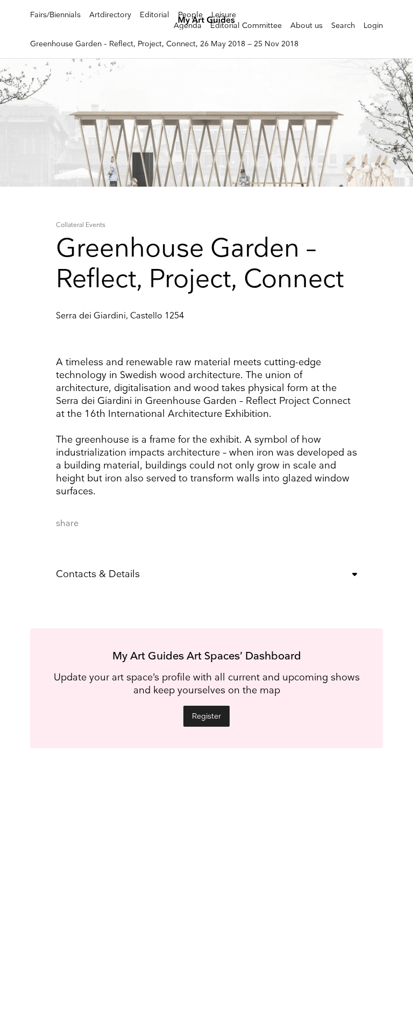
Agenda (188, 25)
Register (206, 716)
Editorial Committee (246, 25)
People (190, 14)
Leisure (223, 14)
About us (306, 25)
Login (373, 25)
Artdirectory (110, 14)
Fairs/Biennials (55, 14)
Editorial (154, 14)
